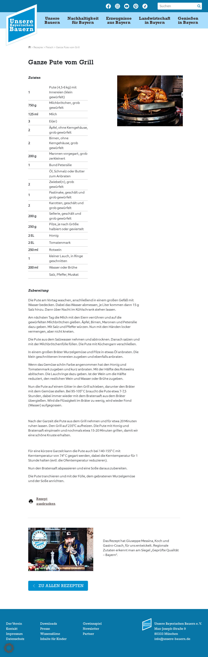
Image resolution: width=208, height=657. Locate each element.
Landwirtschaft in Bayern (154, 20)
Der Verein (14, 623)
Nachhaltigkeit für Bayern (83, 20)
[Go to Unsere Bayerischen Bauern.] (29, 47)
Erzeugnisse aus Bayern (119, 20)
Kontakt (11, 629)
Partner (88, 634)
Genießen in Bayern (188, 20)
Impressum (14, 634)
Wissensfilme (50, 634)
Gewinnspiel (92, 623)
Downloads (48, 623)
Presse (45, 629)
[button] (9, 648)
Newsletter (91, 629)
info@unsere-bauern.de (172, 639)
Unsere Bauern (52, 20)
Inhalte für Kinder (53, 639)
